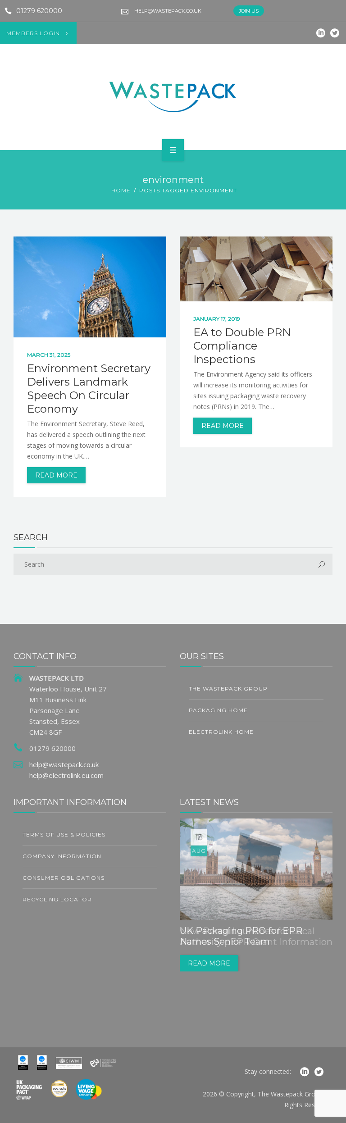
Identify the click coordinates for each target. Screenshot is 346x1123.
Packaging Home (218, 710)
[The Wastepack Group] (173, 95)
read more (56, 475)
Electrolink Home (221, 731)
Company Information (62, 856)
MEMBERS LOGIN (33, 33)
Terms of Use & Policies (64, 834)
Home (121, 190)
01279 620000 (39, 11)
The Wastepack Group (228, 688)
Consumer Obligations (64, 877)
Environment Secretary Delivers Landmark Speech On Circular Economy (88, 388)
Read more (209, 963)
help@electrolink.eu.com (66, 775)
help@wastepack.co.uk (167, 11)
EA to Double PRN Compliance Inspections (242, 346)
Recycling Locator (57, 899)
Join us (249, 11)
